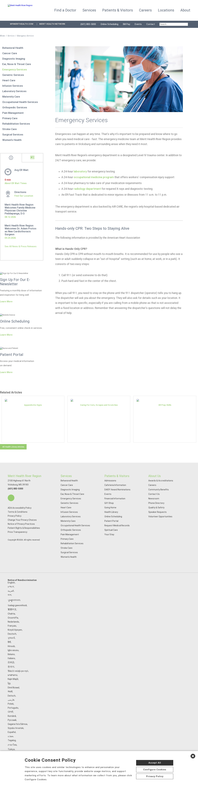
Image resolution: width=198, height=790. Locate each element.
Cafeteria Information (115, 485)
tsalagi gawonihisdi (17, 605)
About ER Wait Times (16, 183)
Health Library (111, 512)
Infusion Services (12, 85)
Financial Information (114, 498)
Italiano (11, 658)
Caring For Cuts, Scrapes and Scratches (99, 405)
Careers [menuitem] (145, 10)
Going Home (110, 507)
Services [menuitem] (89, 10)
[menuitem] (173, 24)
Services (11, 35)
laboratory (80, 171)
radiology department (87, 188)
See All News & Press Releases (21, 246)
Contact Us (154, 494)
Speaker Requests (157, 512)
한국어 (11, 666)
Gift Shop (109, 503)
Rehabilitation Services (16, 123)
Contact (150, 24)
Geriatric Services (13, 74)
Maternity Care (11, 96)
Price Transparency (17, 532)
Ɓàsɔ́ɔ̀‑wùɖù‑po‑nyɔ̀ (18, 671)
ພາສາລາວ (12, 675)
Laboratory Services (14, 91)
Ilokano (11, 654)
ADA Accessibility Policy (19, 508)
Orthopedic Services (14, 107)
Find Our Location (23, 196)
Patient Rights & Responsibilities (24, 528)
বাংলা (9, 595)
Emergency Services (14, 69)
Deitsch (11, 696)
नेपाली (10, 691)
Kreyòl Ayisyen (15, 630)
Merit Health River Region (24, 476)
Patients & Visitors (116, 476)
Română (12, 716)
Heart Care (8, 80)
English (11, 582)
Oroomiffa (13, 617)
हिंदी (9, 642)
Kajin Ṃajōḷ (13, 679)
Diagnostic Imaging (13, 58)
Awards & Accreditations (160, 480)
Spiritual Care (111, 530)
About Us (154, 476)
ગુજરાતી (11, 638)
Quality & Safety (156, 507)
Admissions (110, 480)
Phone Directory (156, 503)
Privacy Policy (14, 516)
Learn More (6, 301)
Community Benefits (158, 489)
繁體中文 (12, 609)
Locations (166, 10)
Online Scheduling (109, 24)
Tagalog (12, 740)
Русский (12, 720)
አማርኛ (11, 586)
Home (2, 35)
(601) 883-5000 (88, 24)
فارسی (11, 700)
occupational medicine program (94, 177)
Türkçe (11, 749)
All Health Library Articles (13, 447)
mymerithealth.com (21, 24)
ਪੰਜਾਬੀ (10, 712)
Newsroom (153, 498)
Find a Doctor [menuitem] (65, 10)
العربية (11, 591)
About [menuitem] (185, 10)
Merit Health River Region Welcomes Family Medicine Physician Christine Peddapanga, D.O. (20, 209)
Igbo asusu (13, 650)
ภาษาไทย (12, 745)
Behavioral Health (12, 47)
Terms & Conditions (17, 512)
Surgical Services (12, 134)
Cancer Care (9, 53)
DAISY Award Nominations (117, 489)
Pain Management (13, 112)
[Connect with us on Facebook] (11, 498)
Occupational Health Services (20, 102)
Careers (152, 485)
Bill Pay (126, 24)
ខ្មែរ (9, 683)
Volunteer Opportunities (160, 516)
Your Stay (109, 534)
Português (13, 708)
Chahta (11, 613)
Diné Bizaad (13, 687)
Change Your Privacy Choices (22, 520)
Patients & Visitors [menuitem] (117, 10)
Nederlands (13, 622)
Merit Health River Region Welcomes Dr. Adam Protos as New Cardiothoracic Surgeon (20, 230)
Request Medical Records (117, 525)
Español (12, 732)
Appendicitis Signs (33, 405)
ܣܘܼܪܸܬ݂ (10, 736)
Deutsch (12, 634)
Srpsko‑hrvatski (16, 728)
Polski (11, 704)
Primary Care (9, 118)
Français (12, 626)
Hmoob (11, 646)
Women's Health (12, 139)
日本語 (11, 662)
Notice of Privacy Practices (21, 524)
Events (138, 24)
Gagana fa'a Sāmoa (17, 724)
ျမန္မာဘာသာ (14, 600)
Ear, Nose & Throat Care (16, 64)
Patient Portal (111, 521)
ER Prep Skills (165, 405)
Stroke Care (9, 129)
